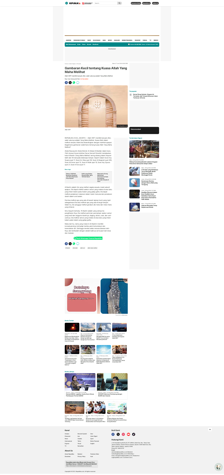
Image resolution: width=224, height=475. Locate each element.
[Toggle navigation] (66, 3)
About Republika (69, 454)
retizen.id (155, 3)
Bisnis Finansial (127, 40)
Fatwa (83, 44)
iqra (104, 40)
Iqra (79, 436)
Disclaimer (68, 456)
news (110, 40)
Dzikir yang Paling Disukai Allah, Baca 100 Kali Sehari (87, 175)
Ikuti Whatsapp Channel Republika (89, 238)
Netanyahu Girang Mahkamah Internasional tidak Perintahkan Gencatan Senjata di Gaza (103, 177)
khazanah (96, 40)
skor (89, 40)
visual (145, 40)
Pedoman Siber (94, 454)
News (66, 438)
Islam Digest (72, 63)
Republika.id (146, 3)
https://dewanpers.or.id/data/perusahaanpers (79, 466)
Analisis (80, 438)
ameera (68, 40)
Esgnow (67, 443)
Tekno (79, 441)
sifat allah (75, 248)
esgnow (137, 40)
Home (66, 63)
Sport (91, 438)
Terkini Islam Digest (135, 138)
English (92, 443)
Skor (91, 433)
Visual (79, 443)
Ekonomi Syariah (79, 40)
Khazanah (67, 436)
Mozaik (89, 44)
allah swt (82, 248)
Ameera (67, 433)
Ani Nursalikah (84, 79)
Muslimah (95, 44)
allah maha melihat (92, 248)
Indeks (156, 40)
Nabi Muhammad (71, 44)
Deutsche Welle (135, 3)
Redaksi (80, 454)
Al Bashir (67, 248)
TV (150, 40)
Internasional (68, 441)
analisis (117, 40)
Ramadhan (81, 446)
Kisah (78, 44)
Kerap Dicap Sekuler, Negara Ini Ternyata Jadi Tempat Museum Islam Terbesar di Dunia (145, 96)
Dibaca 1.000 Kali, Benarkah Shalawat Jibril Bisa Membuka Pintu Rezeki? (72, 176)
